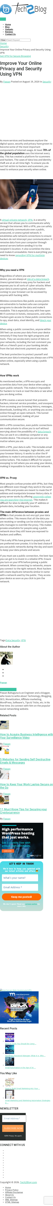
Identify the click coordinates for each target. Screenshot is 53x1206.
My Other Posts (8, 689)
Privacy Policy (11, 1190)
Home (8, 24)
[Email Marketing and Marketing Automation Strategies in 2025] (9, 1098)
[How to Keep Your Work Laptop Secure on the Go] (26, 775)
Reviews (9, 32)
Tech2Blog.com (28, 1182)
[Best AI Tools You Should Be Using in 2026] (9, 1041)
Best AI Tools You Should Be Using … (20, 1043)
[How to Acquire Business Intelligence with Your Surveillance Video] (26, 725)
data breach (44, 431)
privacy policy (31, 904)
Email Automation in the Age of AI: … (20, 1067)
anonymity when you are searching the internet (25, 498)
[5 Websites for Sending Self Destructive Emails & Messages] (26, 750)
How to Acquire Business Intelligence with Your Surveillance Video (26, 736)
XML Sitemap (11, 1200)
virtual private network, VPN (17, 219)
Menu (3, 19)
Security (4, 46)
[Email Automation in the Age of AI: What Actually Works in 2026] (9, 1065)
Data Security (13, 640)
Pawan (6, 81)
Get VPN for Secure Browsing (15, 56)
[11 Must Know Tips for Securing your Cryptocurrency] (26, 800)
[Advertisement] (26, 109)
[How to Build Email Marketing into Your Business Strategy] (9, 1086)
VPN (23, 640)
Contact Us (10, 34)
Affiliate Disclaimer (14, 1192)
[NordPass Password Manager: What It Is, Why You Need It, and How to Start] (9, 1053)
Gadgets (9, 29)
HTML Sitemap (12, 1202)
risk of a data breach (38, 279)
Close (3, 40)
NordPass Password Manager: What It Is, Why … (25, 1055)
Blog (7, 27)
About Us (9, 1195)
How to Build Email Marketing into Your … (22, 1088)
